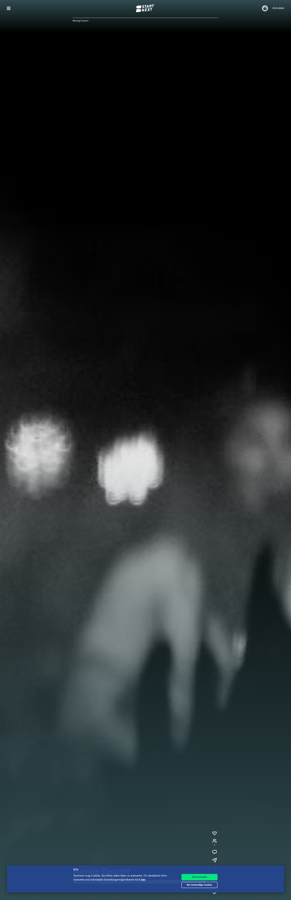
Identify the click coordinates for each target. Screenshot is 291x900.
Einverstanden (199, 877)
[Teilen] (214, 860)
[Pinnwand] (214, 852)
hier (143, 879)
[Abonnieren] (214, 833)
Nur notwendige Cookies (199, 885)
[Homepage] (145, 8)
